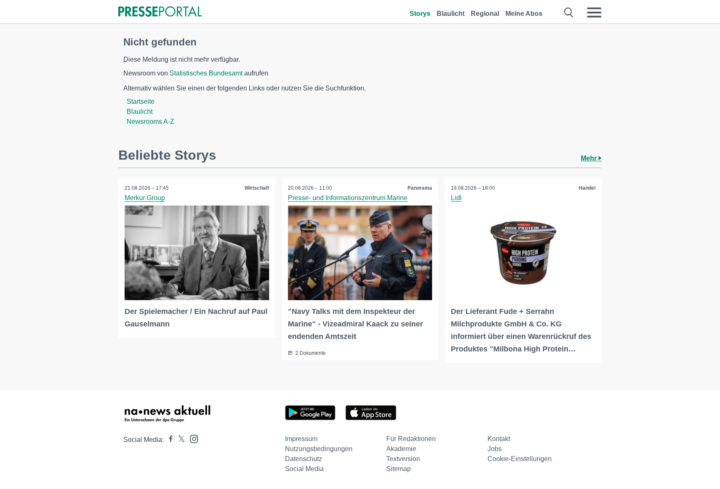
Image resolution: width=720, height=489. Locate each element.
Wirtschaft (257, 188)
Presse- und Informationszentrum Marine (348, 197)
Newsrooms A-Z (150, 121)
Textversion (403, 458)
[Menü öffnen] (594, 12)
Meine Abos (523, 13)
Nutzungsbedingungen (318, 448)
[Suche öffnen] (569, 12)
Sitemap (398, 468)
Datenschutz (303, 458)
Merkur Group (145, 197)
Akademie (401, 448)
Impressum (301, 438)
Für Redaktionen (411, 438)
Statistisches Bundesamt (206, 73)
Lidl (456, 197)
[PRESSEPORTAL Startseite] (160, 12)
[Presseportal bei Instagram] (191, 438)
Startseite (141, 101)
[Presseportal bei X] (179, 439)
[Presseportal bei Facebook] (168, 439)
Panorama (420, 188)
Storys (420, 13)
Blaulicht (451, 13)
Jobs (495, 448)
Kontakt (499, 438)
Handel (587, 188)
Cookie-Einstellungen (520, 458)
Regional (485, 13)
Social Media (304, 468)
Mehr (589, 158)
